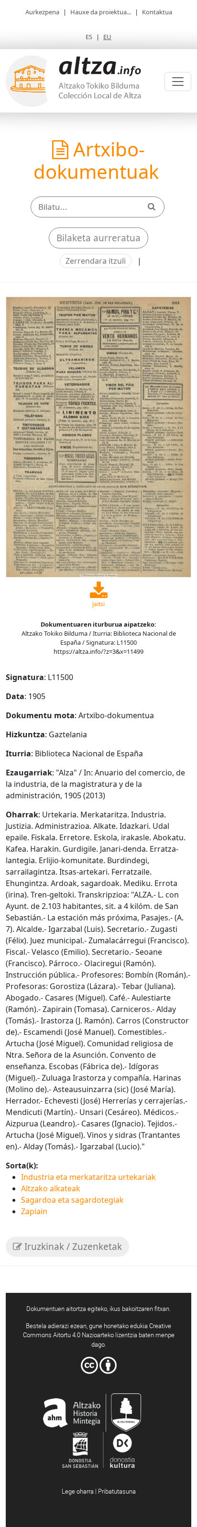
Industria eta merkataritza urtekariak (88, 1177)
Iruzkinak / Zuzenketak (72, 1246)
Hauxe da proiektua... (100, 12)
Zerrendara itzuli (96, 261)
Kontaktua (157, 12)
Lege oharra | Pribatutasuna (99, 1491)
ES (89, 36)
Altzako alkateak (50, 1188)
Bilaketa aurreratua (98, 238)
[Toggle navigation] (177, 81)
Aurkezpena (42, 12)
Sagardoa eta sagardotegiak (72, 1200)
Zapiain (34, 1211)
